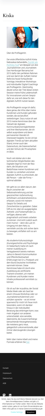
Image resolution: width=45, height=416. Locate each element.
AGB (4, 383)
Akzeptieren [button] (31, 412)
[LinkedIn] (10, 395)
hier (28, 342)
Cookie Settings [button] (17, 412)
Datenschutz (7, 378)
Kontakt (6, 368)
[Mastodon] (4, 395)
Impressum (7, 373)
